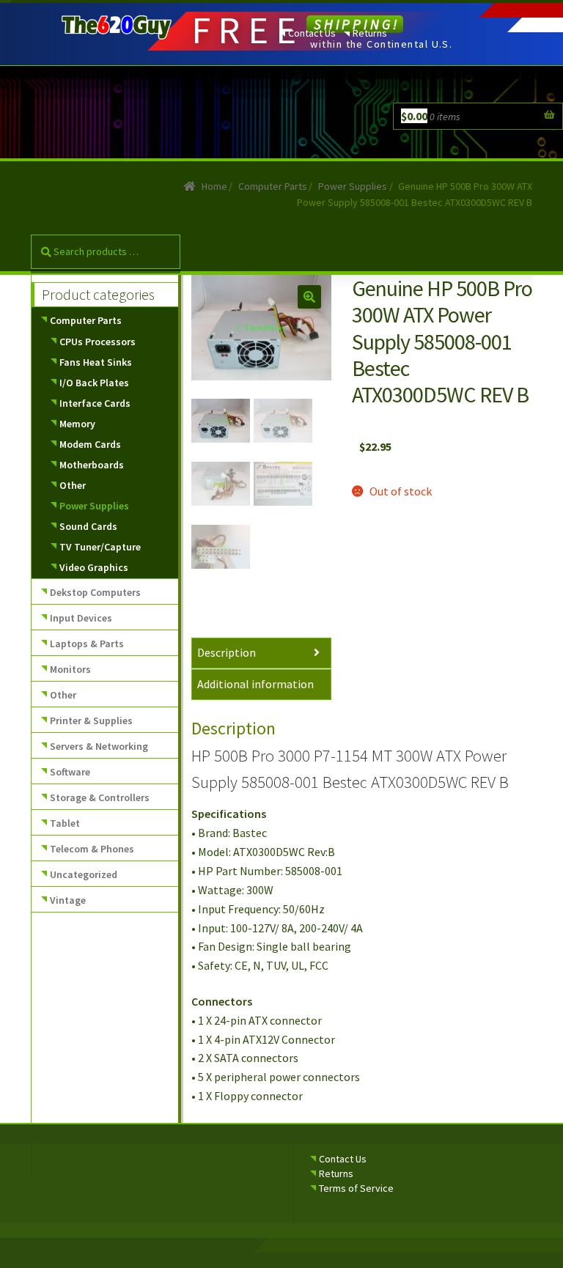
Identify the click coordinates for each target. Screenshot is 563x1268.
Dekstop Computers (95, 592)
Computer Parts (272, 186)
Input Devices (81, 617)
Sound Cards (88, 526)
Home (214, 186)
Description (226, 652)
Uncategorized (83, 874)
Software (70, 771)
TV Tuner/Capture (100, 546)
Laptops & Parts (87, 643)
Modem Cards (90, 444)
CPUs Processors (97, 341)
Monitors (70, 669)
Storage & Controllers (100, 797)
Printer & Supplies (91, 720)
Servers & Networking (99, 746)
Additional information (255, 684)
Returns (370, 33)
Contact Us (312, 33)
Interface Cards (94, 403)
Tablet (65, 823)
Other (72, 485)
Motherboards (91, 464)
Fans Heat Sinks (95, 362)
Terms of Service (356, 1188)
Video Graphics (93, 567)
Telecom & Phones (92, 848)
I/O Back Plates (94, 382)
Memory (77, 423)
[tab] (261, 653)
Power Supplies (352, 186)
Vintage (68, 900)
